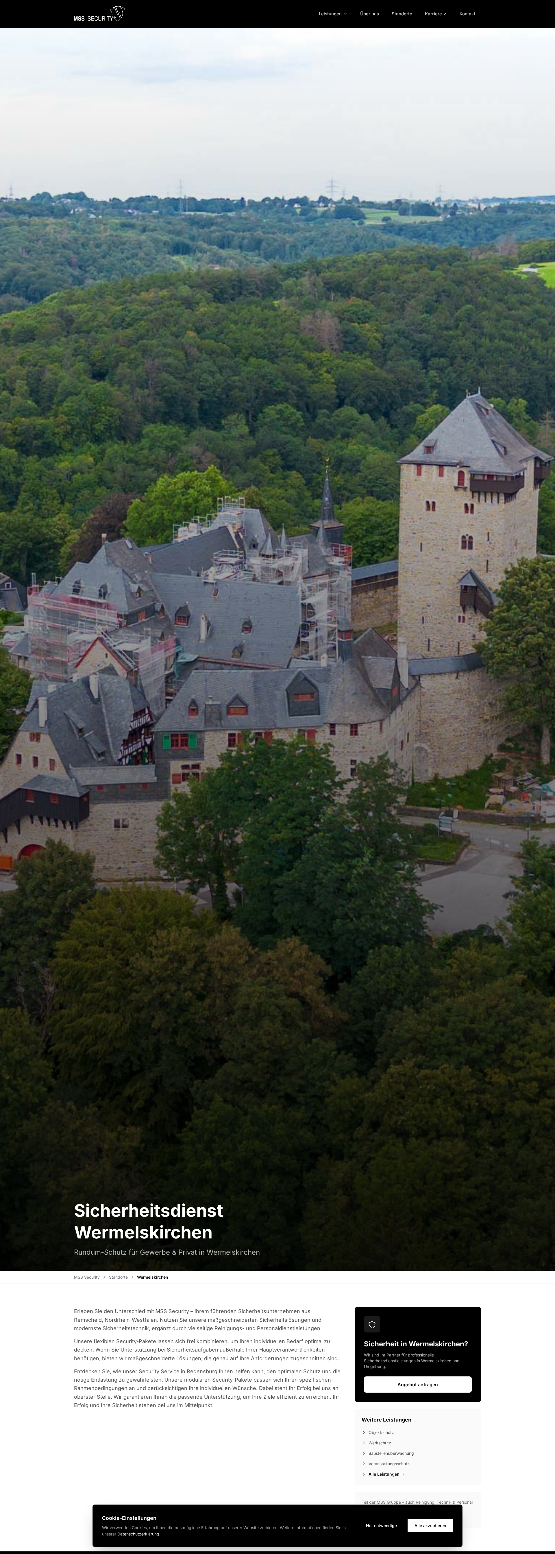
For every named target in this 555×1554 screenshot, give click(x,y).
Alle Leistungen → (387, 1474)
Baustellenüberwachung (391, 1453)
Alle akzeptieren (430, 1525)
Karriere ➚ (436, 13)
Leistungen (330, 13)
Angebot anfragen (417, 1384)
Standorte (402, 13)
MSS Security (87, 1277)
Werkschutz (380, 1442)
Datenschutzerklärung (138, 1533)
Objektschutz (381, 1432)
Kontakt (467, 13)
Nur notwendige (381, 1525)
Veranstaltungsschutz (389, 1463)
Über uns (369, 13)
